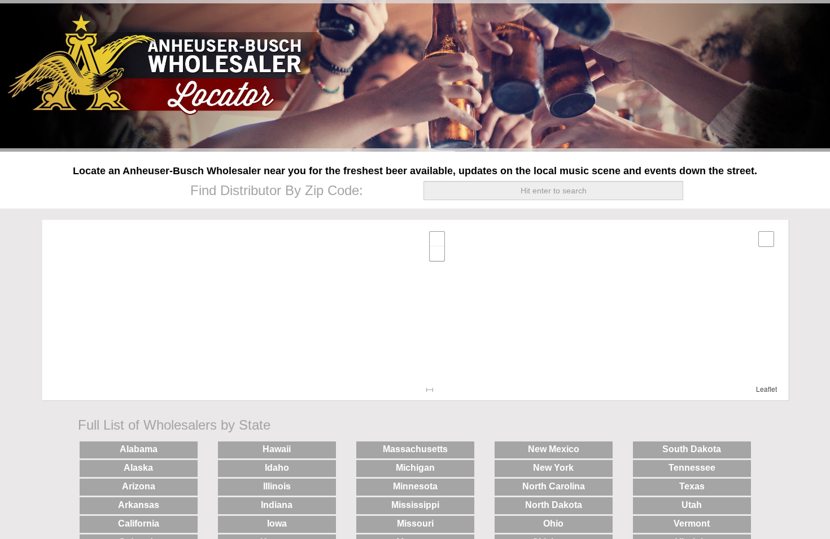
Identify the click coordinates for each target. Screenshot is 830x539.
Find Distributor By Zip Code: (276, 190)
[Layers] (766, 239)
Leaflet (766, 389)
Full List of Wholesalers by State (174, 424)
